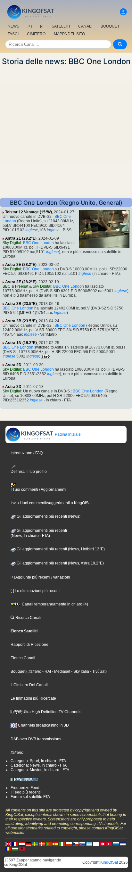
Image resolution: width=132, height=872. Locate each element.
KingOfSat (109, 862)
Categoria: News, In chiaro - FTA (39, 765)
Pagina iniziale (67, 434)
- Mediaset (60, 671)
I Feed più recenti (26, 792)
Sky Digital (12, 243)
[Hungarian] (15, 848)
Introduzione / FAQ (27, 453)
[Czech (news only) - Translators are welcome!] (75, 844)
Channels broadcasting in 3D (43, 725)
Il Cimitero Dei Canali (29, 685)
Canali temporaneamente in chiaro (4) (54, 604)
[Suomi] (96, 844)
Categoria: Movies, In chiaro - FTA (40, 770)
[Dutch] (22, 844)
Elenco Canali (23, 658)
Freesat (21, 286)
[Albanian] (22, 848)
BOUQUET (110, 26)
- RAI (46, 671)
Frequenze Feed (25, 788)
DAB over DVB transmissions (36, 739)
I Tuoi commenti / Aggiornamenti (38, 489)
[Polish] (69, 844)
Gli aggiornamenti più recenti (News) (48, 516)
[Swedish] (35, 844)
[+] (30, 26)
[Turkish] (109, 844)
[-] (41, 26)
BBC (7, 286)
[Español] (55, 844)
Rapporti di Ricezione (29, 644)
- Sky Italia (79, 671)
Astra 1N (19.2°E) (21, 343)
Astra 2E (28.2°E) (21, 238)
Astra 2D (13, 365)
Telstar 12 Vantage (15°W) (28, 212)
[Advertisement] (66, 132)
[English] (8, 844)
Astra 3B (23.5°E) (21, 303)
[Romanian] (8, 848)
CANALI (85, 26)
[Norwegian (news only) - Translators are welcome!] (42, 844)
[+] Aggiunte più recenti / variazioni (40, 577)
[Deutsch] (28, 844)
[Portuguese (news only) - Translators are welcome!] (49, 844)
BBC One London (38, 243)
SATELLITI (61, 26)
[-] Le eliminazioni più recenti (36, 590)
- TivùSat (97, 671)
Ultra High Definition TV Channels (51, 712)
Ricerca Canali (27, 617)
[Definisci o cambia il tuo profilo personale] (123, 12)
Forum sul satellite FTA (30, 796)
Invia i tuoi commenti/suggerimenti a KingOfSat (51, 503)
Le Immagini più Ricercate (33, 698)
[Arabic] (102, 844)
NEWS (13, 26)
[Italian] (62, 844)
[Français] (15, 844)
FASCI (13, 34)
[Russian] (116, 844)
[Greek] (89, 844)
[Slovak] (82, 844)
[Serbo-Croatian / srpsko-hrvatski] (123, 844)
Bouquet (18, 671)
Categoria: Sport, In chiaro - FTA (38, 761)
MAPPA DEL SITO (69, 34)
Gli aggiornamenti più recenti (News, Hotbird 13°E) (60, 549)
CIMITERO (36, 34)
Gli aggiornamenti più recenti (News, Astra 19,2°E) (60, 563)
